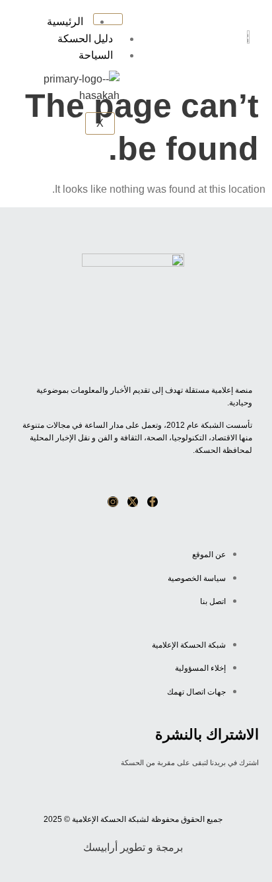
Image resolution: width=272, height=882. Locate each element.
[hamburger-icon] (108, 19)
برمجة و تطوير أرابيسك (133, 847)
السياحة (96, 55)
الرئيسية (65, 21)
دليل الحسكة (85, 38)
